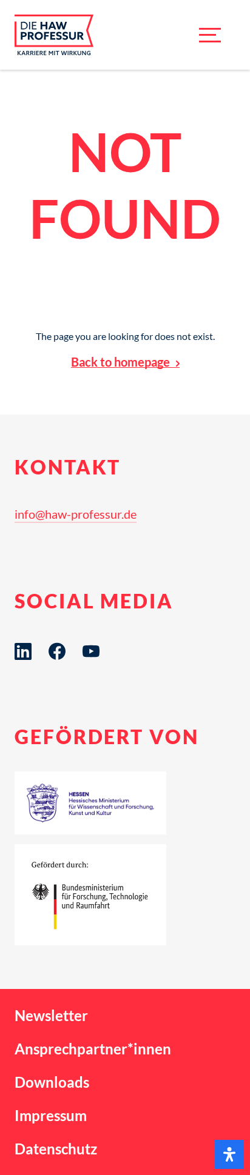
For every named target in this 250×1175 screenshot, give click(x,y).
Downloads (52, 1082)
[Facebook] (57, 651)
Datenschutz (56, 1148)
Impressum (51, 1115)
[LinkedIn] (23, 651)
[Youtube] (91, 651)
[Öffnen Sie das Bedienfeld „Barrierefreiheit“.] (229, 1154)
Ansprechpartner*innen (93, 1048)
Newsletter (51, 1015)
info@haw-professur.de (76, 514)
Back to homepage (120, 362)
